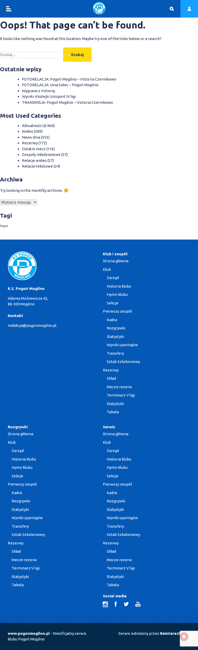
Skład (111, 378)
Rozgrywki (116, 328)
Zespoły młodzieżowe (41, 154)
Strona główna (115, 261)
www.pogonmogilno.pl (29, 633)
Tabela (113, 412)
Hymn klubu (117, 294)
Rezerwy (30, 143)
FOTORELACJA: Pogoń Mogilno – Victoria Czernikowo (69, 79)
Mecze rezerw (119, 387)
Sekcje (112, 303)
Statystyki (115, 336)
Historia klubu (119, 286)
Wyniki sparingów (122, 345)
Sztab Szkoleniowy (123, 361)
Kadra (112, 320)
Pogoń (4, 225)
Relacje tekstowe (37, 166)
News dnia (31, 137)
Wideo (27, 131)
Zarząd (113, 277)
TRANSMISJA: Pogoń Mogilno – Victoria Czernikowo (67, 102)
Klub (107, 269)
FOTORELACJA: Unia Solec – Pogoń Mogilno (60, 85)
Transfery (115, 353)
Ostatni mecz (34, 149)
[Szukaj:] (31, 54)
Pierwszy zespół (117, 311)
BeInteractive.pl (175, 633)
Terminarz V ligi (121, 395)
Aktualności (32, 125)
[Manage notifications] (184, 636)
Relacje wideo (34, 160)
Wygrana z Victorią (38, 91)
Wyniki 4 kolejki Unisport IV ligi (49, 96)
